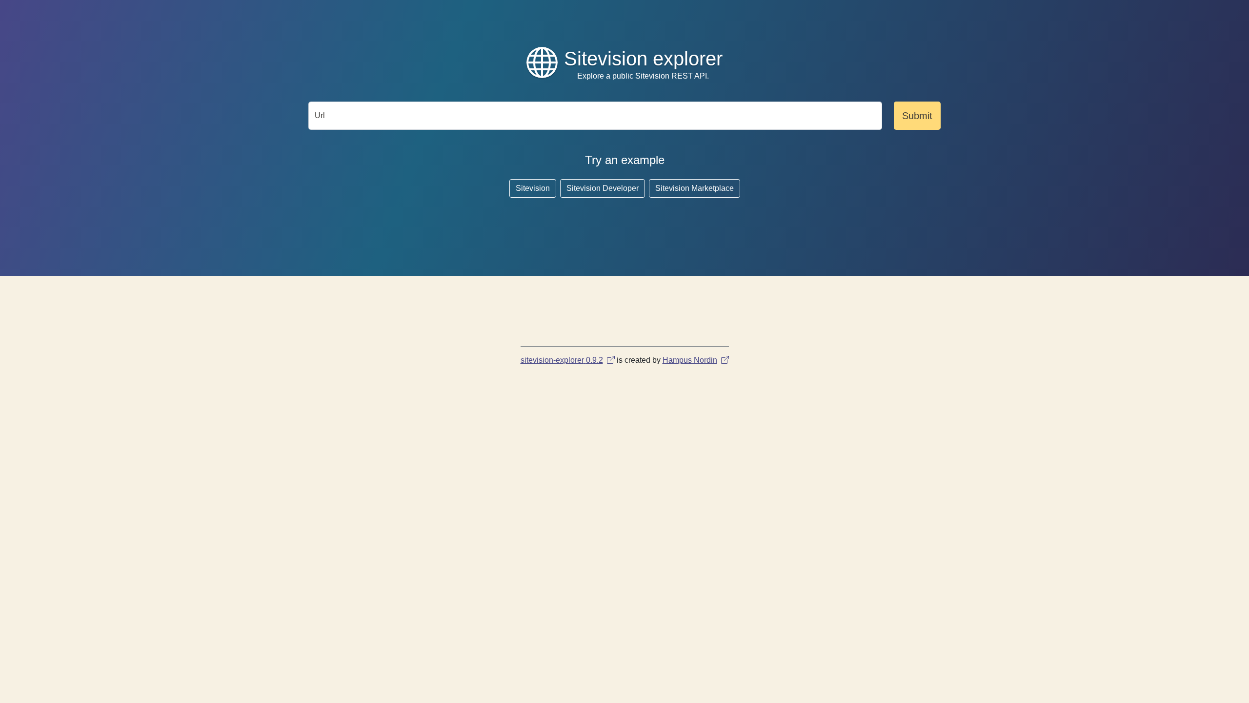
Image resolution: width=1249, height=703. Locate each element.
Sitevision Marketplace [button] (694, 188)
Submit (917, 115)
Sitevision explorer (643, 58)
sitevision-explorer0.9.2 (562, 360)
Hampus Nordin (690, 360)
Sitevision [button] (533, 188)
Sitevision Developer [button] (602, 188)
